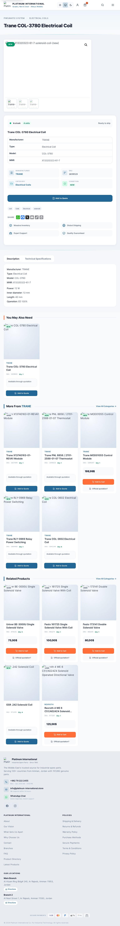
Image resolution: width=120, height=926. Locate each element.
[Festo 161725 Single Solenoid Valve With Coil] (60, 624)
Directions (12, 889)
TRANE (19, 174)
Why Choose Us (11, 837)
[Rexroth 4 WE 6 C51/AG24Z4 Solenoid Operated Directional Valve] (60, 705)
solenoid (37, 209)
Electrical (26, 209)
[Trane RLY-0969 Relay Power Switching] (22, 533)
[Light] (60, 4)
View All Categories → (106, 406)
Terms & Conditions (71, 848)
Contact (7, 843)
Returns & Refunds (71, 826)
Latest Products (11, 864)
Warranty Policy (69, 832)
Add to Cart (100, 482)
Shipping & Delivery (71, 821)
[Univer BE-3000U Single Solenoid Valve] (22, 624)
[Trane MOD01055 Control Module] (98, 452)
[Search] (102, 5)
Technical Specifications (38, 258)
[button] (86, 45)
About (7, 821)
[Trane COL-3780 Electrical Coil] (22, 361)
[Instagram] (15, 805)
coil (10, 209)
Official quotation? (100, 489)
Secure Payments (71, 843)
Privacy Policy (69, 853)
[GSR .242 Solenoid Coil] (22, 705)
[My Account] (77, 5)
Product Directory (12, 859)
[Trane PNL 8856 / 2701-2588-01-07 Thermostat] (60, 452)
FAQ (6, 853)
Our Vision (9, 826)
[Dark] (70, 4)
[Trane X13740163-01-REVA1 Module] (22, 452)
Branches (8, 848)
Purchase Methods (71, 837)
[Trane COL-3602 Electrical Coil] (60, 533)
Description (13, 258)
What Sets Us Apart (13, 832)
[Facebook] (7, 805)
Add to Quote (23, 393)
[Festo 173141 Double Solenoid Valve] (98, 624)
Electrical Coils (38, 18)
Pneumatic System (14, 18)
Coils (17, 209)
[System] (65, 4)
